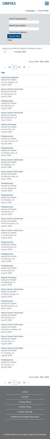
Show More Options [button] (18, 32)
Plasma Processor (9, 124)
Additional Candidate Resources (25, 417)
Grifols (25, 392)
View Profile (43, 11)
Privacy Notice (25, 402)
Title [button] (3, 73)
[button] (41, 3)
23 (24, 67)
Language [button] (30, 11)
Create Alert (20, 52)
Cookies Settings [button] (25, 412)
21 (14, 67)
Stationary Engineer (10, 77)
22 (19, 67)
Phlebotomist (7, 101)
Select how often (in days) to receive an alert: (22, 48)
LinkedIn (25, 397)
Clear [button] (10, 40)
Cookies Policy (25, 407)
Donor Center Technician (12, 89)
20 (9, 67)
